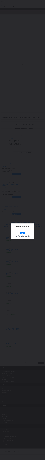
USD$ (26, 230)
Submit (22, 233)
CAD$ (20, 230)
